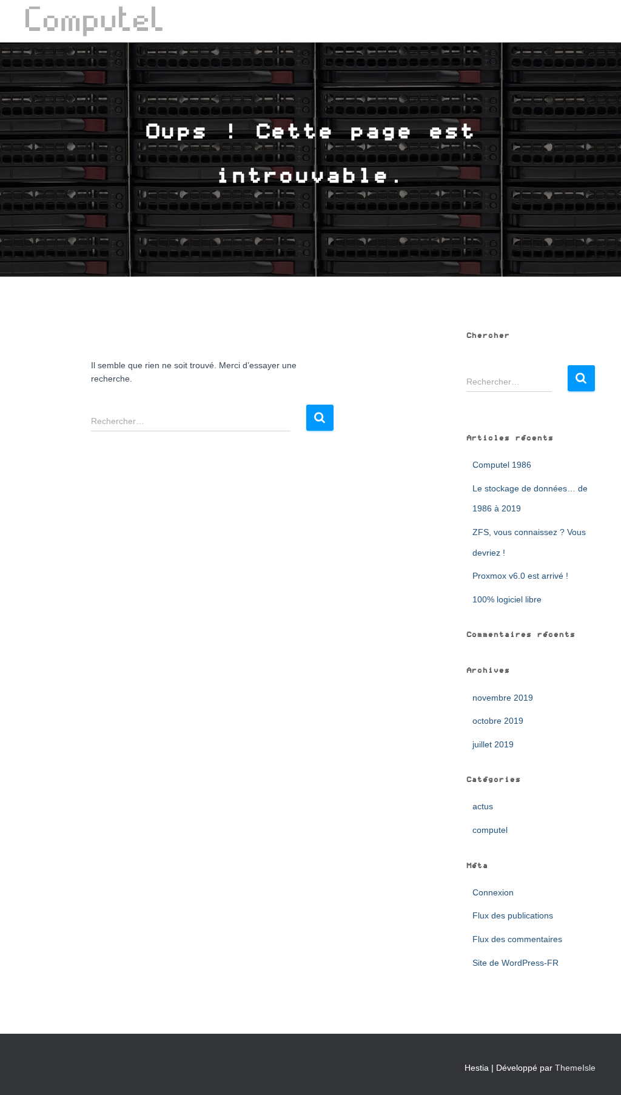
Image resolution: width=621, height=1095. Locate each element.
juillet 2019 (493, 744)
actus (482, 806)
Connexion (493, 892)
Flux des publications (512, 915)
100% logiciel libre (507, 599)
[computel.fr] (94, 21)
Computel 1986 (501, 465)
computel (490, 830)
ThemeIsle (575, 1068)
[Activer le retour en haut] (597, 1071)
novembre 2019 (502, 697)
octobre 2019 (497, 721)
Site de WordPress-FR (515, 963)
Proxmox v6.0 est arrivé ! (520, 576)
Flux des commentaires (517, 939)
